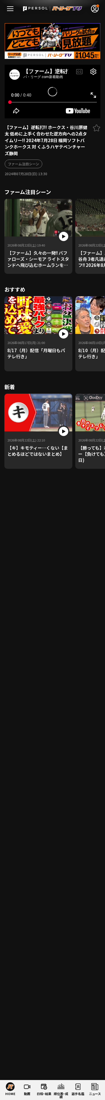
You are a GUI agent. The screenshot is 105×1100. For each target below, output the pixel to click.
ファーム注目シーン (23, 163)
